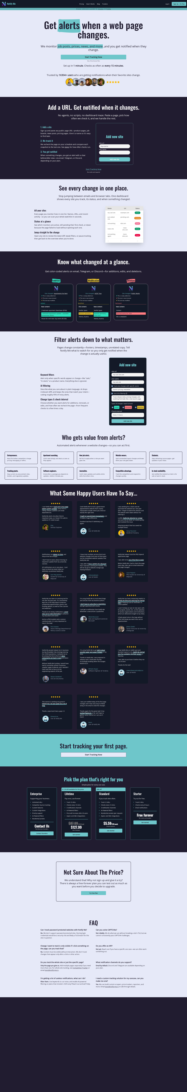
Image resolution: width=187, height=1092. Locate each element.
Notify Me (11, 3)
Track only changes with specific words (126, 386)
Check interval (117, 411)
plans (67, 147)
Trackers (105, 4)
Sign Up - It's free (179, 4)
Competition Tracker (80, 968)
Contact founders (42, 833)
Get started (76, 835)
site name (102, 149)
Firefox (108, 9)
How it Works (90, 4)
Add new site (114, 159)
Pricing (81, 4)
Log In (167, 4)
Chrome (100, 9)
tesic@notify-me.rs (52, 970)
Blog (98, 4)
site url (101, 143)
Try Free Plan (93, 893)
